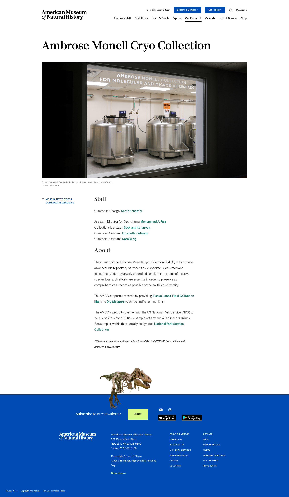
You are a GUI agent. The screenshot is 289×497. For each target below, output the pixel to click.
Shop (206, 439)
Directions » (118, 473)
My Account (241, 10)
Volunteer (175, 466)
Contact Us (176, 439)
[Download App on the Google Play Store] (192, 418)
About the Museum (179, 434)
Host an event (210, 461)
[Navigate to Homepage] (64, 15)
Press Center (210, 466)
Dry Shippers (116, 301)
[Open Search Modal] (230, 10)
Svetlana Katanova (137, 227)
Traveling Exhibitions (214, 455)
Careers (174, 461)
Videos (206, 450)
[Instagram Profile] (169, 410)
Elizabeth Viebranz (135, 233)
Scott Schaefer (131, 211)
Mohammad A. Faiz (153, 221)
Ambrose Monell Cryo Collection (126, 46)
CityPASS (207, 434)
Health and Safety (179, 455)
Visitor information (180, 450)
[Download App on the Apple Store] (167, 418)
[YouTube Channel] (160, 410)
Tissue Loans (162, 296)
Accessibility (177, 445)
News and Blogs (211, 445)
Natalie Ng (129, 239)
